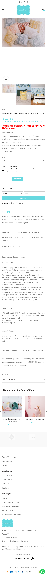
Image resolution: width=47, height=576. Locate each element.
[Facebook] (11, 203)
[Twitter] (14, 203)
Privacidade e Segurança (12, 514)
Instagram (24, 2)
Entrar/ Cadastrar (9, 457)
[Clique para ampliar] (6, 79)
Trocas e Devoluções (10, 502)
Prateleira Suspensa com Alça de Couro (12, 420)
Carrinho (5, 465)
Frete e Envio (7, 498)
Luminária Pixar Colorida (35, 419)
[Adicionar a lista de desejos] (19, 399)
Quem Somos (7, 475)
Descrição (6, 212)
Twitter (22, 2)
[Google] (17, 203)
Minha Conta (7, 461)
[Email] (20, 203)
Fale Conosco (7, 479)
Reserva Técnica (8, 510)
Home (4, 109)
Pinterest (27, 2)
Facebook (19, 2)
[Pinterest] (22, 203)
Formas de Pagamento (11, 506)
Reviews (5, 374)
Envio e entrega (8, 380)
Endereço (5, 484)
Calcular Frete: (7, 188)
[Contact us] (42, 571)
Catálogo (5, 488)
